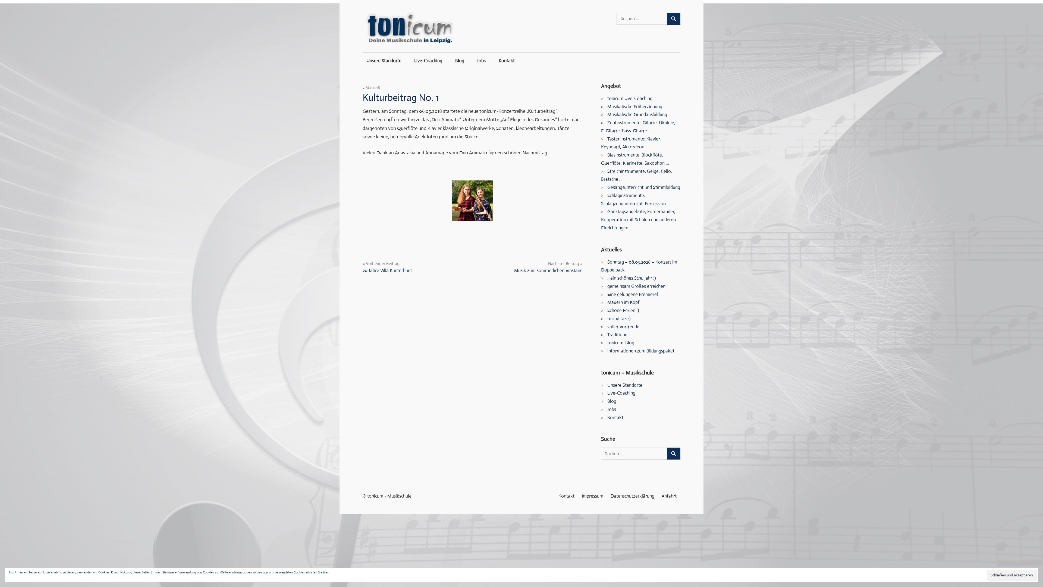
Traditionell (618, 335)
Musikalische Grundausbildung (637, 114)
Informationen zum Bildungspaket (640, 351)
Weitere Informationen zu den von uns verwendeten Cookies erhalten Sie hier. (274, 572)
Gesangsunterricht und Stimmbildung (643, 187)
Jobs (481, 61)
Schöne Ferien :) (623, 310)
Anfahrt (669, 496)
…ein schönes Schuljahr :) (631, 278)
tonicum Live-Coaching (629, 98)
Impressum (592, 496)
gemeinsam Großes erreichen (636, 286)
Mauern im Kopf (623, 302)
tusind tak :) (619, 318)
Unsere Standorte (383, 61)
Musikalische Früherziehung (634, 107)
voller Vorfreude (623, 327)
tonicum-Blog (620, 343)
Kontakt (507, 61)
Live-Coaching (428, 61)
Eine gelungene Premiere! (632, 294)
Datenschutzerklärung (632, 496)
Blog (459, 61)
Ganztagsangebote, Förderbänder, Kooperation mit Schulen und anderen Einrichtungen (638, 220)
